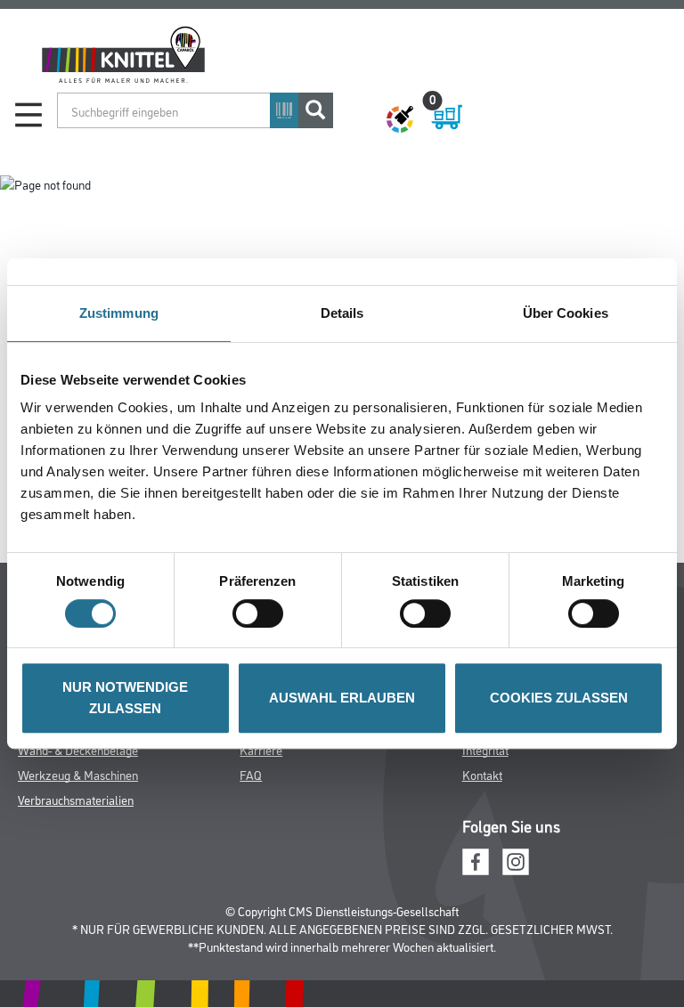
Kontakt (482, 774)
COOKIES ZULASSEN (559, 697)
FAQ (251, 774)
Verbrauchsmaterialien (76, 799)
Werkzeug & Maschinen (78, 774)
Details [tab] (342, 313)
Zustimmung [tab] (119, 313)
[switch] (262, 613)
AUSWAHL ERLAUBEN (342, 697)
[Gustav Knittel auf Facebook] (475, 859)
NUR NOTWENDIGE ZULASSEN (125, 697)
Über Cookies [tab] (565, 313)
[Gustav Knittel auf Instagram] (515, 859)
